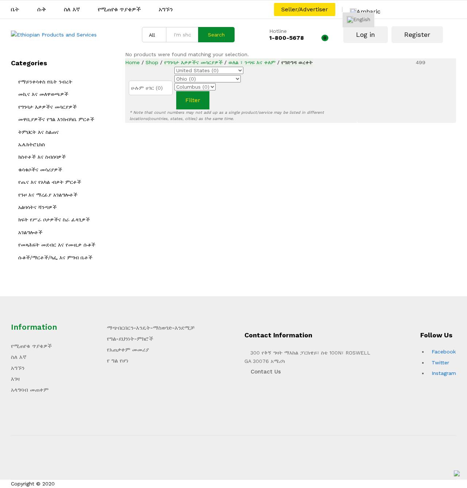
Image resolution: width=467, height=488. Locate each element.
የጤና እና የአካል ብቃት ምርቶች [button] (49, 182)
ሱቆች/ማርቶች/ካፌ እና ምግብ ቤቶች (55, 257)
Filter (192, 100)
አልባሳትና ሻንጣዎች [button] (37, 207)
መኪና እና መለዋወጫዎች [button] (43, 94)
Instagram (444, 373)
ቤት (15, 9)
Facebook (444, 352)
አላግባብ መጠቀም (30, 390)
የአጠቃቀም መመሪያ (128, 349)
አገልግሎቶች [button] (30, 232)
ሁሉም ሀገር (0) (147, 88)
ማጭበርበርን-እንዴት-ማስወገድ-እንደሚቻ (150, 328)
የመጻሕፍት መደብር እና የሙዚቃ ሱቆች (56, 245)
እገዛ (15, 379)
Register (417, 34)
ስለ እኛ (72, 9)
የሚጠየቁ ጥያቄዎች (119, 9)
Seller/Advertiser (304, 9)
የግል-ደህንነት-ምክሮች (130, 339)
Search (216, 35)
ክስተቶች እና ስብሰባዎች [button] (42, 157)
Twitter (440, 362)
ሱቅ (41, 9)
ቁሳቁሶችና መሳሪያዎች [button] (40, 170)
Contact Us (265, 371)
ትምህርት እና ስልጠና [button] (38, 132)
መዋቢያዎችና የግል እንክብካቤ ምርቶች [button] (56, 119)
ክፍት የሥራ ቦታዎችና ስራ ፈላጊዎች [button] (54, 219)
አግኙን (166, 9)
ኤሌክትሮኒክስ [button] (31, 144)
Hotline (278, 31)
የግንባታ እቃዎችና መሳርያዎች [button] (47, 107)
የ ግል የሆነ (117, 360)
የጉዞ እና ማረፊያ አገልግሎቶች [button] (47, 195)
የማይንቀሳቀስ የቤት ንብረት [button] (45, 82)
